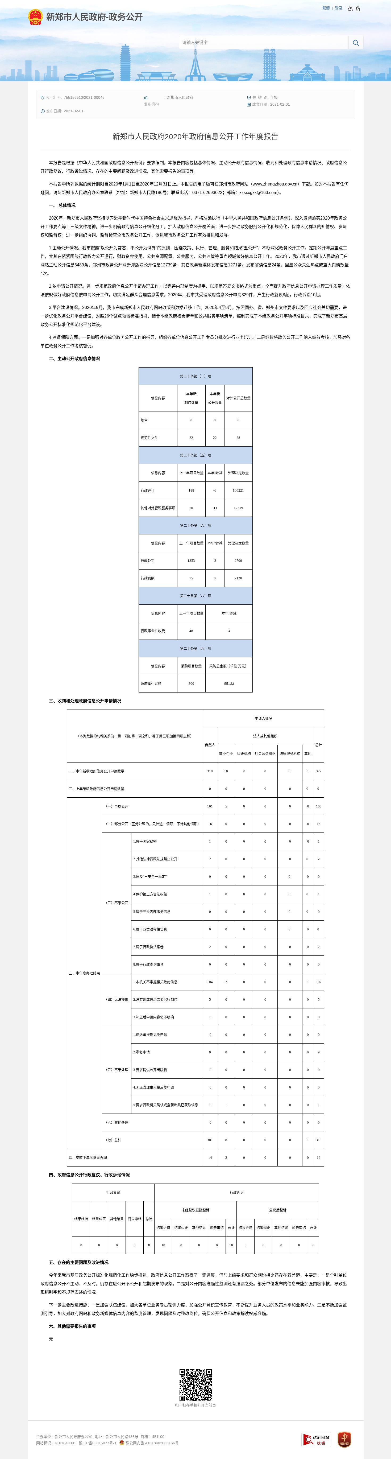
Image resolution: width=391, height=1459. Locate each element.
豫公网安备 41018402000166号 (151, 1443)
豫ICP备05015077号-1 (98, 1443)
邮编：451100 (152, 1437)
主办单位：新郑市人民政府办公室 (64, 1437)
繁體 (326, 8)
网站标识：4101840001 (56, 1443)
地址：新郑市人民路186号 (116, 1437)
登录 (338, 8)
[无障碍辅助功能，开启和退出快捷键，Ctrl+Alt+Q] (354, 8)
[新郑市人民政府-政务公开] (85, 17)
